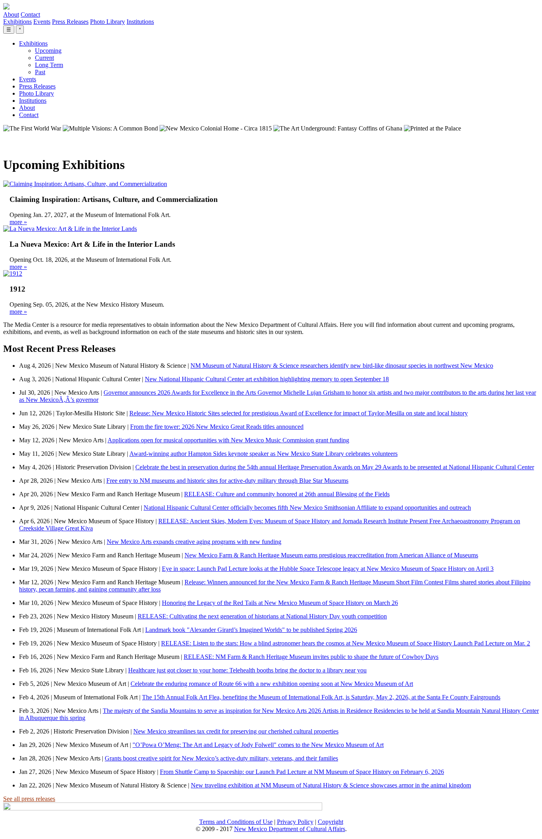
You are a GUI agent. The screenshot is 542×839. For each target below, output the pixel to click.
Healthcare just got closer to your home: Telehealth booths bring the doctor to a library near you (247, 670)
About (11, 14)
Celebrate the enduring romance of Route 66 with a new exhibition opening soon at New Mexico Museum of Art (272, 683)
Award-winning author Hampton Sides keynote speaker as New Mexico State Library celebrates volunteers (263, 453)
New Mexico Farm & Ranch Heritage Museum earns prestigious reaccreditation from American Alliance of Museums (331, 555)
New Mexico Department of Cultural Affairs (289, 829)
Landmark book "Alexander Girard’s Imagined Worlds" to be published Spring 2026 (251, 629)
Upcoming (48, 50)
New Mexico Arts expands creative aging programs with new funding (194, 541)
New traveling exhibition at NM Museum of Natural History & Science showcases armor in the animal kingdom (331, 785)
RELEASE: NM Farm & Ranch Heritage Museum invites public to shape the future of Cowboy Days (311, 656)
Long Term (49, 64)
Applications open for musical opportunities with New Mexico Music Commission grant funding (228, 440)
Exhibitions (17, 21)
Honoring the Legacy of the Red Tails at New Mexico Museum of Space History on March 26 (280, 602)
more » (18, 222)
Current (44, 57)
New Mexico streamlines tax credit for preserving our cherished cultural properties (235, 731)
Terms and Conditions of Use (236, 821)
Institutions (140, 21)
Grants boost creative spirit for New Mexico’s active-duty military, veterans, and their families (221, 758)
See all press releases (29, 798)
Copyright (330, 821)
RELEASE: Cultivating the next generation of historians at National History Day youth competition (262, 616)
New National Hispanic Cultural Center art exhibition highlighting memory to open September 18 (267, 379)
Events (41, 21)
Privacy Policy (295, 821)
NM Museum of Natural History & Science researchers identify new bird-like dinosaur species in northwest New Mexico (341, 365)
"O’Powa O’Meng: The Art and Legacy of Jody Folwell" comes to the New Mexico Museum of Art (258, 744)
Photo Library (107, 21)
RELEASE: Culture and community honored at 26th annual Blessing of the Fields (287, 494)
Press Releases (70, 21)
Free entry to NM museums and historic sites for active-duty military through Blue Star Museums (227, 480)
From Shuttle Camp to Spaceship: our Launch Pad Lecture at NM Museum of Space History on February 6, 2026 (302, 771)
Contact (30, 14)
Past (40, 72)
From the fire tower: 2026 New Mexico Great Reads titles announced (217, 426)
